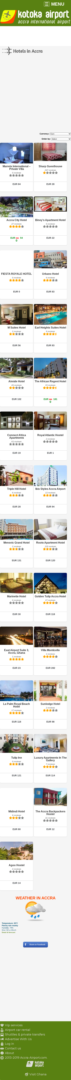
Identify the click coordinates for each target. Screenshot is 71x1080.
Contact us (13, 1048)
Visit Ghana (38, 1074)
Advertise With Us (18, 1039)
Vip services (14, 1025)
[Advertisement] (35, 96)
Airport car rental (17, 1030)
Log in (9, 1044)
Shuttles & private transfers (25, 1034)
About (9, 1053)
